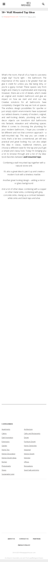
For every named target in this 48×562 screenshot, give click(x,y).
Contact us (23, 539)
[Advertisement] (24, 46)
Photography (6, 466)
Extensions (5, 442)
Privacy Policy (24, 545)
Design (26, 437)
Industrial (27, 450)
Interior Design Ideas (9, 458)
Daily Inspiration (7, 437)
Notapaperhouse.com (11, 17)
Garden (4, 446)
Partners (37, 539)
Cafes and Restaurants (32, 433)
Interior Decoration (8, 454)
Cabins (4, 433)
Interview (27, 458)
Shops (4, 470)
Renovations (28, 466)
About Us (11, 539)
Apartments (6, 429)
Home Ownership (30, 446)
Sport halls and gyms (31, 470)
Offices (26, 462)
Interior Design (29, 454)
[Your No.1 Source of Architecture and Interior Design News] (24, 4)
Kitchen (4, 462)
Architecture (28, 429)
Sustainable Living (8, 474)
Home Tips (5, 450)
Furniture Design (30, 442)
